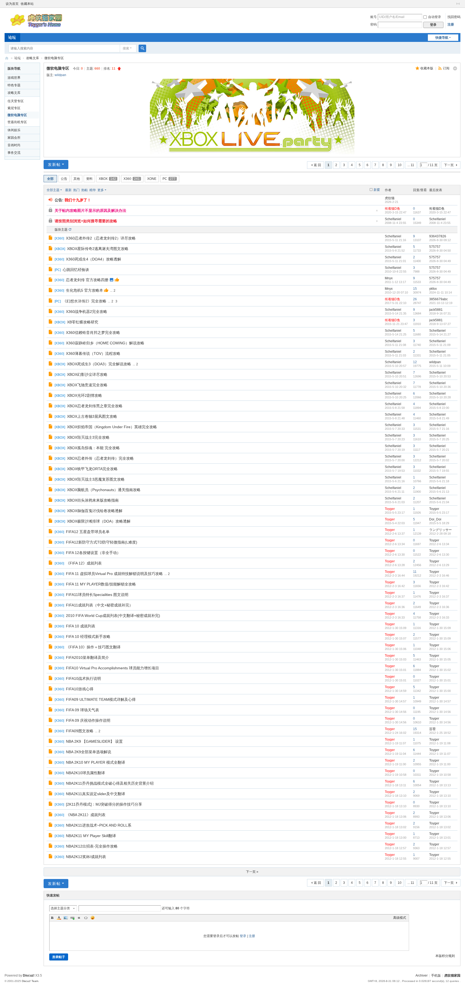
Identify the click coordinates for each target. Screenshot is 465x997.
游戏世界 (14, 78)
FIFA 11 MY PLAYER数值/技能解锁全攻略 (101, 584)
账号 (373, 17)
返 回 (317, 165)
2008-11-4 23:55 (439, 222)
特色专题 (14, 85)
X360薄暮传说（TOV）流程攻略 (93, 353)
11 (415, 572)
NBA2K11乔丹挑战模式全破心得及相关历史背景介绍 (110, 783)
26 (415, 299)
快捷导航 (441, 38)
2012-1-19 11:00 (439, 764)
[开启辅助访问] (453, 3)
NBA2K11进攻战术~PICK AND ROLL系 (98, 825)
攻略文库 (32, 58)
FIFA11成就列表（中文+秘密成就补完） (99, 605)
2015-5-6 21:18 (439, 481)
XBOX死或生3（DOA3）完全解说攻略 (99, 364)
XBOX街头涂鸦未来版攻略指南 (93, 500)
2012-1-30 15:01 (440, 680)
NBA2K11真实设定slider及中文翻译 (95, 794)
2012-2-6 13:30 (439, 554)
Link (72, 917)
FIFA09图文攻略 (79, 731)
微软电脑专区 (54, 58)
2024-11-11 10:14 (440, 292)
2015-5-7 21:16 (439, 428)
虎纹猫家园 (452, 975)
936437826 (437, 236)
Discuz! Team (30, 981)
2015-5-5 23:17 (439, 512)
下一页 (449, 165)
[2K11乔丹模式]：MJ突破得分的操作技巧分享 (104, 804)
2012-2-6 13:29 (439, 565)
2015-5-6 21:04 (439, 502)
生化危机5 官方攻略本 (84, 290)
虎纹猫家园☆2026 (7, 58)
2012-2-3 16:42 (439, 586)
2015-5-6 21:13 (439, 491)
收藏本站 (27, 4)
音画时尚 (14, 145)
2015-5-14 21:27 (440, 334)
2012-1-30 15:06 (440, 649)
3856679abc (438, 299)
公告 (64, 179)
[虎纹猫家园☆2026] (37, 27)
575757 (435, 247)
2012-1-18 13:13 (440, 785)
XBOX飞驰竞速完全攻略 (87, 385)
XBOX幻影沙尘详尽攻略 (87, 374)
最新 (68, 190)
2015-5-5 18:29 (439, 523)
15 (415, 289)
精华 (92, 190)
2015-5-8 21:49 (439, 418)
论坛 (12, 37)
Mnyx (389, 278)
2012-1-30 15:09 (440, 628)
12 (415, 362)
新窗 (377, 190)
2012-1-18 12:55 (440, 858)
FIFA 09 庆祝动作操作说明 (88, 720)
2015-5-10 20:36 (440, 386)
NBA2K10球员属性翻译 (85, 773)
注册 (451, 24)
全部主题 (53, 190)
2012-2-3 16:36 (439, 607)
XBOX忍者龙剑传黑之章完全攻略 (94, 406)
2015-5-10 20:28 (440, 397)
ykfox (433, 289)
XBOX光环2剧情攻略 (84, 395)
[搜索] (142, 48)
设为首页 (12, 4)
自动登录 (434, 17)
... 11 (410, 165)
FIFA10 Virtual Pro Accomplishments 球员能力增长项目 (112, 668)
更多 (100, 190)
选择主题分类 (60, 908)
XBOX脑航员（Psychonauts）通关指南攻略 (103, 490)
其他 (76, 179)
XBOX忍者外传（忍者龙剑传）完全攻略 (100, 458)
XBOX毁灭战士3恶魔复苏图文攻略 (96, 479)
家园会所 (14, 138)
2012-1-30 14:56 (440, 711)
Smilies (92, 917)
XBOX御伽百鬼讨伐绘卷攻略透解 (94, 511)
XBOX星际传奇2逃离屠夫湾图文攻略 (97, 248)
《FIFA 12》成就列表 (84, 563)
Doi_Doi (435, 519)
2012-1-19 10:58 (440, 774)
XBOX (107, 179)
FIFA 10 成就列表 (80, 626)
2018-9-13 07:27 (440, 324)
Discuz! (28, 975)
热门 (76, 190)
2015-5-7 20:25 (439, 439)
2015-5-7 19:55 (439, 470)
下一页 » (252, 872)
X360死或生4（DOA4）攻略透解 (93, 259)
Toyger (390, 509)
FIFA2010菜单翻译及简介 (87, 657)
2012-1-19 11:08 (439, 743)
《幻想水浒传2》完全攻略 (84, 301)
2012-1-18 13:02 (440, 827)
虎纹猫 (389, 198)
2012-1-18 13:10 (440, 795)
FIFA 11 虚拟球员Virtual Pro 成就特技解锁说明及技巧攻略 (114, 573)
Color (59, 917)
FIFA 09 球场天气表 (82, 710)
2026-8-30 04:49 (440, 261)
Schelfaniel (393, 219)
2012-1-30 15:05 (440, 659)
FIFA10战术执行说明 (83, 678)
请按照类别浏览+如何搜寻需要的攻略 (86, 221)
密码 (373, 24)
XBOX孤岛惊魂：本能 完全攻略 (93, 448)
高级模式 (399, 918)
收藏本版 (427, 68)
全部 (50, 179)
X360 (132, 179)
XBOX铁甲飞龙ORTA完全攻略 (92, 469)
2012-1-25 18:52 (440, 732)
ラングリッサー (440, 530)
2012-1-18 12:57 (440, 848)
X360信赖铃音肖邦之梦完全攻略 (93, 332)
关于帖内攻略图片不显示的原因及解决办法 (90, 210)
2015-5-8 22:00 (439, 407)
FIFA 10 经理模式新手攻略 (88, 636)
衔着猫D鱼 (392, 208)
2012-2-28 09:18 (440, 533)
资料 (89, 179)
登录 (243, 936)
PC (169, 179)
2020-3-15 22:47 (440, 212)
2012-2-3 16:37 (439, 596)
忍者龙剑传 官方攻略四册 (87, 280)
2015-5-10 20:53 (440, 376)
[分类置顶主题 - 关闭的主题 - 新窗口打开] (51, 211)
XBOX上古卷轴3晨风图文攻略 (92, 416)
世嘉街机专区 (17, 122)
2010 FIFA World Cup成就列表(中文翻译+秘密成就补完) (113, 615)
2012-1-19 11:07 (439, 753)
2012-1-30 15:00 (440, 690)
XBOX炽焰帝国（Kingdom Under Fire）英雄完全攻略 (112, 427)
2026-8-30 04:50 (440, 250)
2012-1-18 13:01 (440, 837)
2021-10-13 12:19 (440, 303)
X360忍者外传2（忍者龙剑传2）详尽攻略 (101, 238)
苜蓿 (432, 729)
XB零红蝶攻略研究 (82, 322)
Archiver (421, 975)
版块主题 (61, 229)
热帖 (84, 190)
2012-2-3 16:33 (439, 617)
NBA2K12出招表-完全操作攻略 (92, 846)
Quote (79, 917)
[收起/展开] (455, 68)
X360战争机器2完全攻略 (86, 311)
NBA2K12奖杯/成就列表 (86, 857)
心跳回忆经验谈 (76, 269)
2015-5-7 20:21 (439, 449)
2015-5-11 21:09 (439, 344)
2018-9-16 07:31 (440, 313)
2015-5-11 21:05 (439, 355)
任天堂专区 (16, 101)
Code (86, 917)
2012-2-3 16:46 (439, 575)
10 (399, 165)
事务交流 (14, 153)
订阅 (446, 68)
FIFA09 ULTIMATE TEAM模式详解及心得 (101, 699)
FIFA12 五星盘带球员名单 (88, 532)
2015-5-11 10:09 (439, 365)
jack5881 (436, 310)
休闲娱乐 (14, 130)
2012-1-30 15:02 (440, 669)
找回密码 (454, 17)
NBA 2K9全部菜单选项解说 (88, 752)
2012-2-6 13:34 (439, 544)
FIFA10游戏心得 (79, 689)
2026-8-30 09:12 (440, 240)
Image (65, 917)
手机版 (436, 975)
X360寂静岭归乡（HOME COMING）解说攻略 (105, 343)
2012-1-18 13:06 (440, 816)
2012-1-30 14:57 (440, 701)
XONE (151, 179)
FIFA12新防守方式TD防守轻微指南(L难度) (101, 542)
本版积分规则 (445, 956)
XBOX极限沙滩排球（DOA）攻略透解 (99, 521)
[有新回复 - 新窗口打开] (51, 238)
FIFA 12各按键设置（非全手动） (93, 553)
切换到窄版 (458, 3)
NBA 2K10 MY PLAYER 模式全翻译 (95, 762)
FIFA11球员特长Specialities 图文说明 (97, 594)
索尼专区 (14, 108)
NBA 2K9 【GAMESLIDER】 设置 (94, 741)
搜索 (126, 48)
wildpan (60, 75)
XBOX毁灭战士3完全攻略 (88, 437)
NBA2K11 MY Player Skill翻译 (91, 836)
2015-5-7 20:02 (439, 460)
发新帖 (54, 164)
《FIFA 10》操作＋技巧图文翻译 (93, 647)
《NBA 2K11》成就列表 (85, 815)
